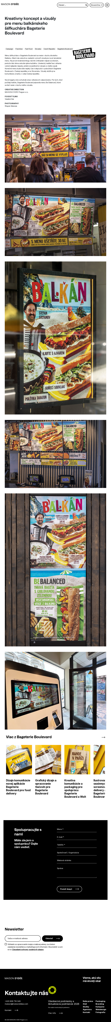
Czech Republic (49, 49)
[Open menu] (107, 5)
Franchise (19, 49)
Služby (86, 1007)
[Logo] (10, 4)
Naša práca (88, 1001)
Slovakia (38, 49)
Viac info (52, 1013)
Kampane (97, 1007)
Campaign (9, 49)
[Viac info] (63, 1007)
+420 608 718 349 (12, 1001)
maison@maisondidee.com (16, 1004)
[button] (94, 737)
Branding (97, 1004)
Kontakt (8, 1010)
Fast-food (28, 49)
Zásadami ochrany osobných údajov (28, 949)
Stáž (85, 1004)
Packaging (97, 1001)
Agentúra (87, 1009)
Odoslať (49, 938)
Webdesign (97, 1009)
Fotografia (97, 1012)
